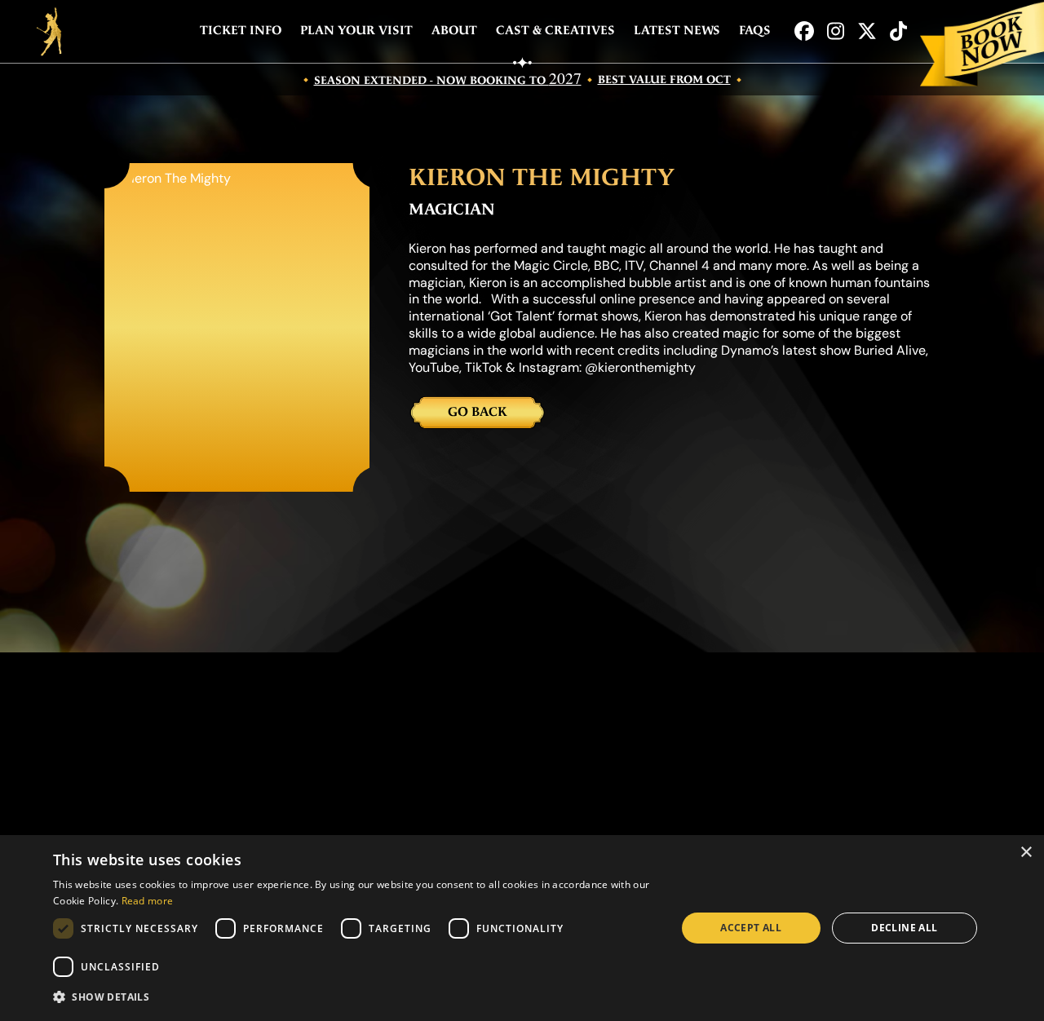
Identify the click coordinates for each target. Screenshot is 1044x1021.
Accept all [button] (750, 928)
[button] (355, 997)
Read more (148, 901)
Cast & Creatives (555, 30)
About (454, 30)
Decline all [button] (904, 928)
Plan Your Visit (356, 30)
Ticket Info (240, 30)
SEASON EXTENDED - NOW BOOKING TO (448, 79)
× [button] (1026, 852)
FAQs (755, 30)
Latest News (677, 30)
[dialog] (522, 928)
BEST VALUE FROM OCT (664, 80)
